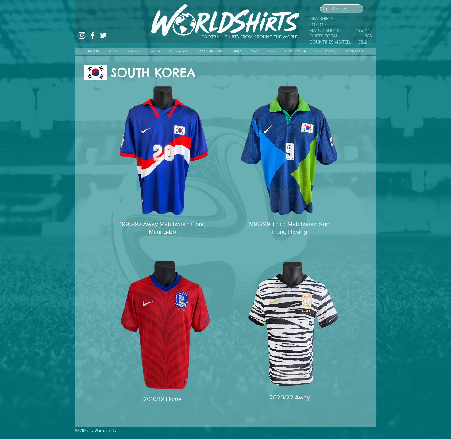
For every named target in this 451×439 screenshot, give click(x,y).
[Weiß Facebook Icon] (92, 35)
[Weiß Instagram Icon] (82, 35)
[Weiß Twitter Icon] (103, 35)
